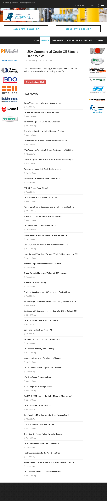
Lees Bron (48, 61)
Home (36, 40)
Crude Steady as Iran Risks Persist (39, 424)
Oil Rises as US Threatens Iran (37, 405)
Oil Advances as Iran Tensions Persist (40, 197)
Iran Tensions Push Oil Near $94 (38, 330)
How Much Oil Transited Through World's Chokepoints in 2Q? (51, 254)
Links (79, 40)
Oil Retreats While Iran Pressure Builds (41, 112)
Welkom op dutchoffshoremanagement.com (19, 2)
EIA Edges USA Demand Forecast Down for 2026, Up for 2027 (50, 311)
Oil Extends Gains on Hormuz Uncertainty (42, 443)
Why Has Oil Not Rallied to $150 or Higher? (43, 216)
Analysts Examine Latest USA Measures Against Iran (47, 292)
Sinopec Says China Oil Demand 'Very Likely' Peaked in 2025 (50, 301)
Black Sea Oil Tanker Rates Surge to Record (43, 434)
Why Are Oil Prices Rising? (35, 282)
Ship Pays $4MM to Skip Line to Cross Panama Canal (46, 415)
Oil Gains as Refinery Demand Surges (40, 349)
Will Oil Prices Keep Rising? (36, 188)
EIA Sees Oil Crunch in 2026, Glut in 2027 (42, 339)
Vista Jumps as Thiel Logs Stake (38, 387)
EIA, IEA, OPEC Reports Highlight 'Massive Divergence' (48, 396)
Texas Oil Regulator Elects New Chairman (42, 122)
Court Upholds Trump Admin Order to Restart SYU (46, 141)
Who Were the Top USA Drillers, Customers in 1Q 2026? (48, 150)
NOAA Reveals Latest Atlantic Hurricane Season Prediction (50, 462)
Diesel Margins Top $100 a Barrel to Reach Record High (48, 159)
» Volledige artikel (35, 82)
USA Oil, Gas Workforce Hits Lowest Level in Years (46, 245)
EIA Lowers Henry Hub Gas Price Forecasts (42, 169)
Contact (92, 5)
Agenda (70, 40)
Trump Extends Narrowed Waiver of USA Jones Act (46, 273)
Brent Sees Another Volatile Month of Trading (44, 131)
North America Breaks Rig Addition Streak (42, 453)
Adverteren (79, 5)
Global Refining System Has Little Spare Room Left (46, 235)
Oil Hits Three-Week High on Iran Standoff (42, 368)
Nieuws (45, 40)
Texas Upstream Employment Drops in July (42, 103)
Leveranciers (57, 40)
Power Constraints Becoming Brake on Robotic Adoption (49, 207)
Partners (88, 40)
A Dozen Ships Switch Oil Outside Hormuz (42, 264)
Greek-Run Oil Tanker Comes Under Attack (42, 178)
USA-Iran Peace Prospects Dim (37, 377)
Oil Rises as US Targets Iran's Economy (41, 320)
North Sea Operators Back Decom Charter (42, 358)
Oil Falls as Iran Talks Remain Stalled (40, 226)
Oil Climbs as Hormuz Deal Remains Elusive (43, 472)
